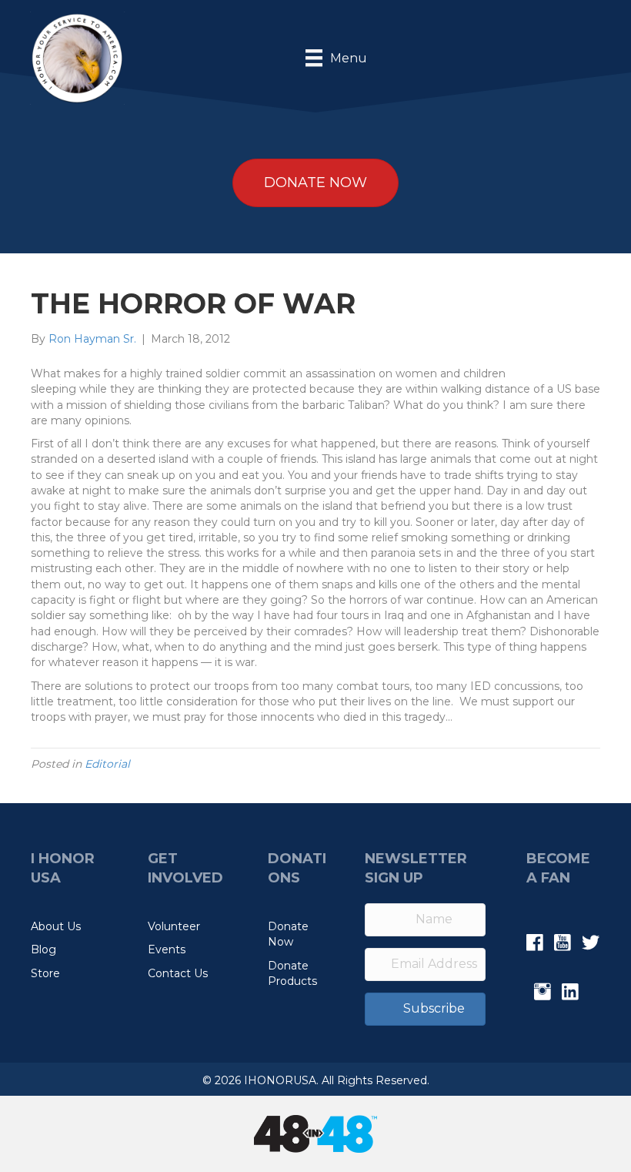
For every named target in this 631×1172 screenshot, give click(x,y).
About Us (56, 926)
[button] (425, 1009)
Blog (43, 949)
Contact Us (178, 973)
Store (45, 973)
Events (166, 949)
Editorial (107, 764)
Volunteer (174, 926)
